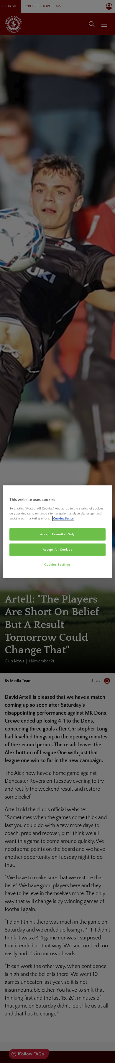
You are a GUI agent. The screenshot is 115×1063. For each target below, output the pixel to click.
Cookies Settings (57, 564)
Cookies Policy (63, 518)
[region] (57, 531)
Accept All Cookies (57, 549)
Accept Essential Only (57, 534)
